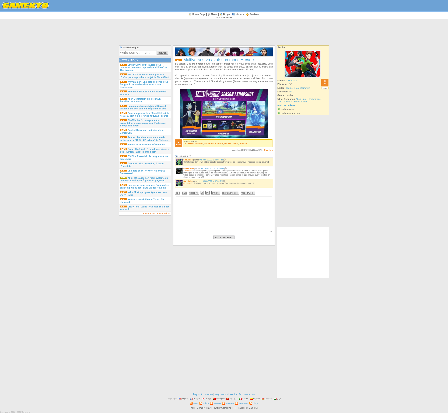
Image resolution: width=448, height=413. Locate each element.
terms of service (229, 394)
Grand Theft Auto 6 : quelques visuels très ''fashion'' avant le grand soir (144, 150)
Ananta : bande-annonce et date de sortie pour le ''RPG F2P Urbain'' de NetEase (144, 138)
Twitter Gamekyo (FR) (225, 408)
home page (198, 14)
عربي (279, 399)
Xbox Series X (284, 101)
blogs (226, 14)
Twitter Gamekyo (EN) (201, 408)
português (220, 399)
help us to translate (203, 394)
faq (240, 394)
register (228, 17)
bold (178, 193)
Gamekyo (268, 150)
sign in (219, 17)
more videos (164, 213)
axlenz (235, 143)
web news (244, 403)
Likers (325, 88)
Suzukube (187, 171)
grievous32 (188, 168)
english (185, 399)
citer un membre (230, 193)
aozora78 (219, 143)
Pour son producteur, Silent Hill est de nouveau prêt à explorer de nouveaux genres (144, 114)
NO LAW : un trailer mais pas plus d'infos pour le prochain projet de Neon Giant (144, 76)
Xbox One (301, 99)
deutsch (268, 399)
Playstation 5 (300, 101)
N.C (292, 91)
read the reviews (286, 105)
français (197, 399)
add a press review (290, 113)
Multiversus (291, 80)
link (207, 193)
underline (193, 193)
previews (230, 403)
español (256, 399)
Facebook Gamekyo (248, 408)
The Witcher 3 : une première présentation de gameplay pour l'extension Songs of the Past (143, 123)
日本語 (208, 399)
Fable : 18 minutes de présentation (146, 144)
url (202, 193)
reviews (255, 14)
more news (149, 213)
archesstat (189, 143)
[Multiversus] (303, 78)
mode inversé (248, 193)
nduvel (227, 143)
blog (217, 394)
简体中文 (233, 399)
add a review (287, 109)
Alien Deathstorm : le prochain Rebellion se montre (140, 100)
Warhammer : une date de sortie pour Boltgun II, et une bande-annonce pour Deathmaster (144, 84)
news (214, 14)
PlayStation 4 (314, 99)
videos (240, 14)
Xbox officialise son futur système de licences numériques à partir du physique (144, 179)
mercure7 (199, 143)
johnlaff (243, 143)
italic (184, 193)
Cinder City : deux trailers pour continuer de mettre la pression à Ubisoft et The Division (143, 67)
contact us (249, 394)
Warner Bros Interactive (298, 88)
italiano (245, 399)
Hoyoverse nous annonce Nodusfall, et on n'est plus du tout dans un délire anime (144, 186)
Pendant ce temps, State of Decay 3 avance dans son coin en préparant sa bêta (143, 107)
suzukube (209, 143)
